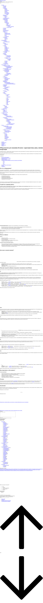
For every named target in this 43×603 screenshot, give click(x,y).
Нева (7, 102)
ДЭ (7, 72)
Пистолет (6, 138)
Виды (6, 46)
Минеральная (5, 81)
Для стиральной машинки (10, 119)
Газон (6, 133)
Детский (4, 7)
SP (3, 163)
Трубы (6, 52)
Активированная (5, 448)
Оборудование (5, 19)
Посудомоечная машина (8, 126)
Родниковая (5, 108)
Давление (4, 43)
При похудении (5, 112)
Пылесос (6, 21)
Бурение (6, 57)
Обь (7, 103)
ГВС (4, 42)
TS (3, 162)
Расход (3, 125)
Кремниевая (5, 84)
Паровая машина (9, 67)
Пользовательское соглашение (6, 501)
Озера (4, 105)
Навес (7, 14)
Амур (7, 95)
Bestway (6, 16)
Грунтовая (6, 89)
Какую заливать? (7, 78)
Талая (4, 92)
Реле (5, 44)
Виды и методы (7, 41)
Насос (6, 140)
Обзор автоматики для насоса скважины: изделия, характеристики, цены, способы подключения (19, 470)
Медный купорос (7, 33)
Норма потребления (8, 131)
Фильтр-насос (7, 22)
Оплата (4, 129)
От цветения (7, 36)
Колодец (4, 53)
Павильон (6, 38)
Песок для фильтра (11, 26)
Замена (6, 47)
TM (3, 164)
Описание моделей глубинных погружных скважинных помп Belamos (12, 160)
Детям (4, 110)
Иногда (4, 487)
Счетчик (4, 45)
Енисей (8, 99)
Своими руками (9, 27)
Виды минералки (7, 82)
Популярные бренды (8, 69)
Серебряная (5, 85)
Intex (5, 17)
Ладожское (6, 107)
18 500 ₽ (9, 283)
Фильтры (6, 118)
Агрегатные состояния (6, 65)
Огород (6, 134)
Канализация (5, 51)
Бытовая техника (5, 465)
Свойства (6, 75)
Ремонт (6, 62)
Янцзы (8, 104)
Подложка (4, 28)
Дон (7, 98)
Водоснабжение (4, 40)
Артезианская (9, 56)
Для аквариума (5, 77)
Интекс (6, 9)
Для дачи (4, 6)
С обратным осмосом (11, 123)
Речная (4, 457)
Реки (5, 93)
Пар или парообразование (9, 66)
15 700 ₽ (27, 364)
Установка (6, 50)
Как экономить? (7, 130)
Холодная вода (5, 63)
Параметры (6, 79)
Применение (7, 74)
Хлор (6, 35)
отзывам (33, 381)
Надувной (4, 15)
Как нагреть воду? (6, 30)
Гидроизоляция (5, 18)
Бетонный (4, 5)
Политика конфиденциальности (6, 500)
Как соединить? (9, 139)
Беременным (5, 443)
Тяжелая (4, 460)
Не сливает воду (9, 128)
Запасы (6, 91)
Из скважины (5, 113)
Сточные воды (5, 114)
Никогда (4, 489)
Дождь (4, 76)
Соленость (6, 87)
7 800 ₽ (9, 346)
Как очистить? (5, 427)
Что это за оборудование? (5, 157)
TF (3, 161)
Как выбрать (8, 73)
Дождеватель (7, 137)
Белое (6, 106)
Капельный (6, 136)
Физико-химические (10, 116)
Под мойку (8, 121)
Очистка (6, 61)
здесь (20, 282)
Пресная (4, 90)
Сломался (6, 49)
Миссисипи (8, 101)
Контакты (3, 499)
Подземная (4, 88)
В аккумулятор (7, 70)
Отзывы (3, 165)
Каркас (6, 11)
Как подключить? (9, 127)
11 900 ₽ (10, 366)
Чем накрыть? (7, 13)
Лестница (6, 20)
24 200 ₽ (9, 285)
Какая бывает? (4, 64)
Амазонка (8, 94)
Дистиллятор (7, 71)
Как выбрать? (7, 10)
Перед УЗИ (5, 111)
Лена (7, 100)
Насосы (9, 59)
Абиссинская (8, 55)
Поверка (6, 48)
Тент (5, 39)
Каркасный (5, 428)
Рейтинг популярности (10, 124)
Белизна (6, 32)
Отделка (4, 431)
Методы (6, 115)
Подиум (4, 29)
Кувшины (8, 120)
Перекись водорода (8, 34)
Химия (4, 31)
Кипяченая (4, 80)
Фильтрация (5, 117)
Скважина (4, 440)
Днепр (8, 97)
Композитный (5, 429)
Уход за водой (7, 12)
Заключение (3, 166)
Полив (4, 132)
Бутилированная (5, 68)
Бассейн (3, 421)
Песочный (8, 25)
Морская (4, 86)
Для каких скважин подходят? (6, 159)
